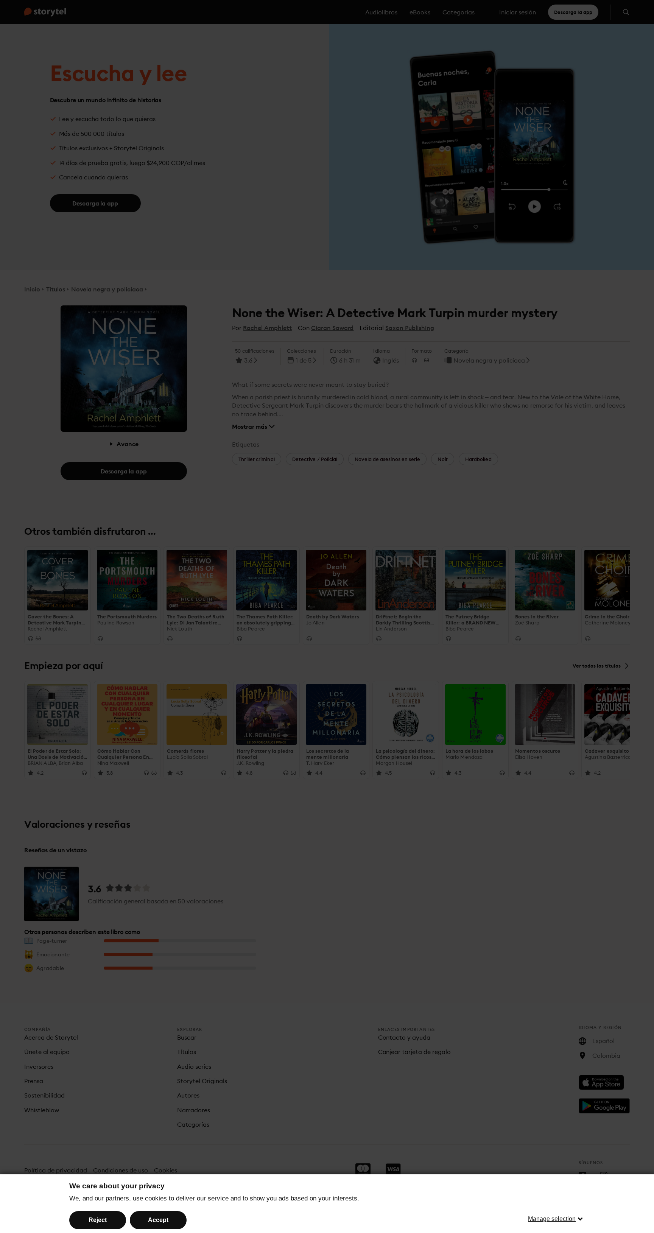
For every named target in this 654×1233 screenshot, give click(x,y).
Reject (98, 1220)
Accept (158, 1220)
